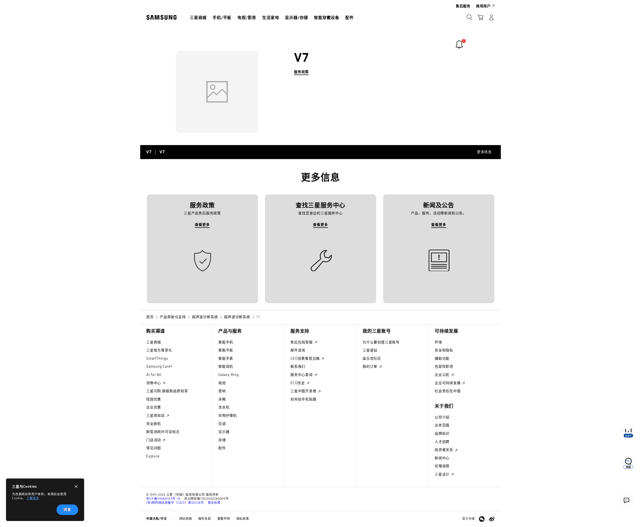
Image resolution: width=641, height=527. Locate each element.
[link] (459, 44)
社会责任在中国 (448, 391)
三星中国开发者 (303, 391)
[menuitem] (198, 18)
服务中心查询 (302, 375)
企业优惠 (153, 407)
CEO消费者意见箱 (305, 358)
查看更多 (202, 225)
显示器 (223, 432)
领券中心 (154, 383)
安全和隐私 (444, 350)
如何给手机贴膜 (303, 399)
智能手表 (225, 358)
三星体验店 (156, 415)
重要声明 (223, 518)
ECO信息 (298, 383)
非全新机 (153, 424)
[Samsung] (161, 17)
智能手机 (225, 342)
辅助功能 (442, 358)
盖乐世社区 (372, 358)
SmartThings (157, 358)
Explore (152, 456)
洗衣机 (223, 407)
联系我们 (297, 366)
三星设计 (442, 474)
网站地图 (185, 518)
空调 (222, 424)
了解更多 (32, 498)
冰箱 (222, 399)
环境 (438, 342)
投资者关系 (444, 450)
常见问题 (153, 448)
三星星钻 (370, 350)
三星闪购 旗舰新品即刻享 (167, 391)
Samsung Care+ (159, 366)
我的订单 (370, 366)
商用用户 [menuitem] (483, 6)
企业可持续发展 (448, 383)
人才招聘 (442, 442)
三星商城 (153, 342)
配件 (222, 448)
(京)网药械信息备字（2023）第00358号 (175, 502)
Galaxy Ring (228, 375)
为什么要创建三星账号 (381, 342)
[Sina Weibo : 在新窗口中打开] (492, 519)
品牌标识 (442, 433)
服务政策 (301, 72)
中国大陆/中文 (156, 518)
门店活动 (154, 440)
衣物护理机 (227, 415)
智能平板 (225, 350)
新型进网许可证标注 (163, 432)
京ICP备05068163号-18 (163, 498)
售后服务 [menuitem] (463, 6)
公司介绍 (442, 417)
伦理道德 (442, 466)
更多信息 (484, 152)
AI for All (154, 375)
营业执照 (214, 502)
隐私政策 (242, 518)
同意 (67, 509)
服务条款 (204, 518)
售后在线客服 (302, 342)
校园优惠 (153, 399)
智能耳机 (225, 366)
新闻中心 (442, 458)
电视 (222, 383)
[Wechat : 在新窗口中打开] (482, 519)
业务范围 (442, 425)
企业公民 (442, 375)
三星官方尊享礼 (159, 350)
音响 (222, 391)
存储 (222, 440)
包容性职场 (444, 366)
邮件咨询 (297, 350)
